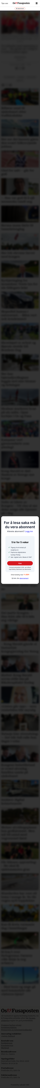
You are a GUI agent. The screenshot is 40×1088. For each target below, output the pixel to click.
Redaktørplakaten (9, 1028)
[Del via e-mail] (23, 68)
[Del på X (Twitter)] (19, 68)
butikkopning (9, 77)
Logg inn (20, 531)
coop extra (31, 77)
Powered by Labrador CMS (20, 1085)
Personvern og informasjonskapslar (16, 1030)
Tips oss (4, 3)
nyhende (20, 77)
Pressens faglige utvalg (11, 1025)
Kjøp (20, 563)
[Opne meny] (36, 3)
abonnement (24, 578)
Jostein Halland (8, 1036)
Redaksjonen (6, 1043)
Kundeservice (7, 1045)
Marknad (5, 1048)
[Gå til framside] (21, 3)
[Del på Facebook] (16, 68)
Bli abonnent (20, 8)
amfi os (20, 80)
